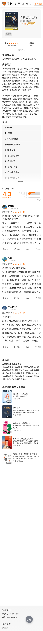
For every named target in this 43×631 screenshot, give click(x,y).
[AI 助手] (29, 619)
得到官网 (5, 628)
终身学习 (16, 408)
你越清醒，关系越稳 (21, 423)
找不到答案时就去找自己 (23, 439)
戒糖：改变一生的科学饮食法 (25, 454)
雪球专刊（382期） (21, 394)
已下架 (8, 34)
